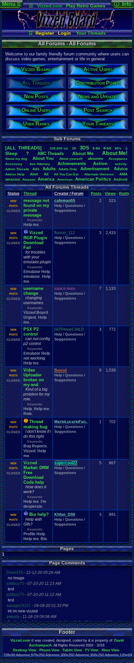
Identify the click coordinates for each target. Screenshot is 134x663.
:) (126, 148)
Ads (36, 169)
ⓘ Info (122, 4)
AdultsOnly (68, 169)
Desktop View (24, 650)
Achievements (72, 163)
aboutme (95, 158)
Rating (125, 193)
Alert (34, 174)
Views (110, 193)
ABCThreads (50, 153)
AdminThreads (17, 169)
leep (11, 153)
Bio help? (39, 514)
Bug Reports (35, 446)
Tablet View (72, 650)
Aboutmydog (16, 158)
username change (33, 291)
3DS (84, 147)
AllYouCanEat (66, 174)
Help (27, 409)
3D (74, 148)
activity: (121, 164)
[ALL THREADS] (23, 147)
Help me (31, 224)
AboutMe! (114, 153)
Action (100, 163)
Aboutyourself (70, 158)
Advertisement (95, 168)
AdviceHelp (14, 174)
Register (44, 33)
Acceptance (118, 158)
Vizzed (29, 451)
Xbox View (110, 650)
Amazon (28, 179)
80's (118, 148)
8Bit (96, 148)
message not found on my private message (36, 208)
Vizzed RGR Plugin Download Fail (35, 240)
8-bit (107, 148)
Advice (120, 168)
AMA (123, 174)
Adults (49, 168)
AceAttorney (40, 164)
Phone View (49, 650)
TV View (92, 650)
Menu (11, 4)
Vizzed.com (49, 5)
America (46, 179)
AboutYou (43, 158)
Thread (29, 193)
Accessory (13, 164)
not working (34, 358)
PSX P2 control (31, 332)
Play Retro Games (85, 5)
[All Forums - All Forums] (67, 27)
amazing (12, 179)
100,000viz (59, 148)
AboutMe (83, 153)
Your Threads (91, 33)
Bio (44, 539)
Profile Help (34, 534)
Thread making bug (35, 424)
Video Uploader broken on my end (33, 377)
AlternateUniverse (99, 174)
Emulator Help (36, 271)
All (46, 174)
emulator (31, 276)
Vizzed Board (35, 312)
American (65, 179)
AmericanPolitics (93, 179)
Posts (96, 193)
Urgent (29, 317)
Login (64, 33)
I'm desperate (34, 504)
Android (120, 179)
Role (27, 413)
